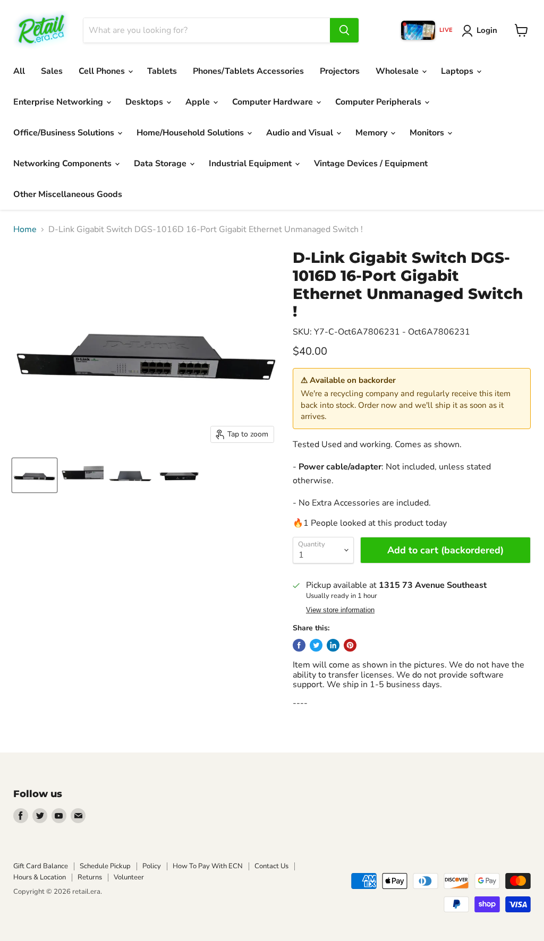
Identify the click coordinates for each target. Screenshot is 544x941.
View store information (340, 610)
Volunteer (129, 877)
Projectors (340, 71)
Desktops (145, 102)
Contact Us (271, 866)
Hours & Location (39, 877)
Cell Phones (103, 71)
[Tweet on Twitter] (316, 645)
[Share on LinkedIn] (333, 645)
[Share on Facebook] (299, 645)
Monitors (428, 133)
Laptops (458, 71)
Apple (198, 102)
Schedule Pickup (105, 866)
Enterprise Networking (59, 102)
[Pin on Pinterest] (350, 645)
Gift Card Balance (40, 866)
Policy (151, 866)
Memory (372, 133)
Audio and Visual (300, 133)
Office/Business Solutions (64, 133)
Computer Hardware (273, 102)
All (19, 71)
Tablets (162, 71)
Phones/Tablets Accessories (248, 71)
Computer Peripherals (379, 102)
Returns (90, 877)
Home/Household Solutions (191, 133)
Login (487, 30)
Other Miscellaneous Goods (67, 194)
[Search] (344, 30)
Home (25, 229)
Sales (52, 71)
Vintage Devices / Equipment (371, 163)
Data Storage (161, 163)
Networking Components (63, 163)
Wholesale (398, 71)
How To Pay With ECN (208, 866)
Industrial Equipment (251, 163)
